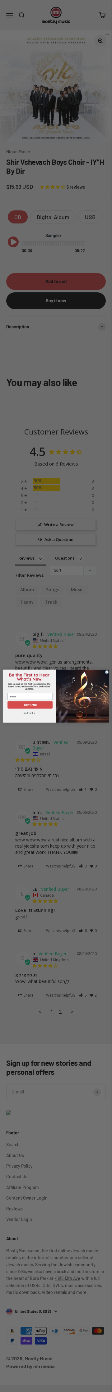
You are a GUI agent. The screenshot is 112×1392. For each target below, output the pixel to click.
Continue (30, 704)
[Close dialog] (106, 671)
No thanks (29, 713)
